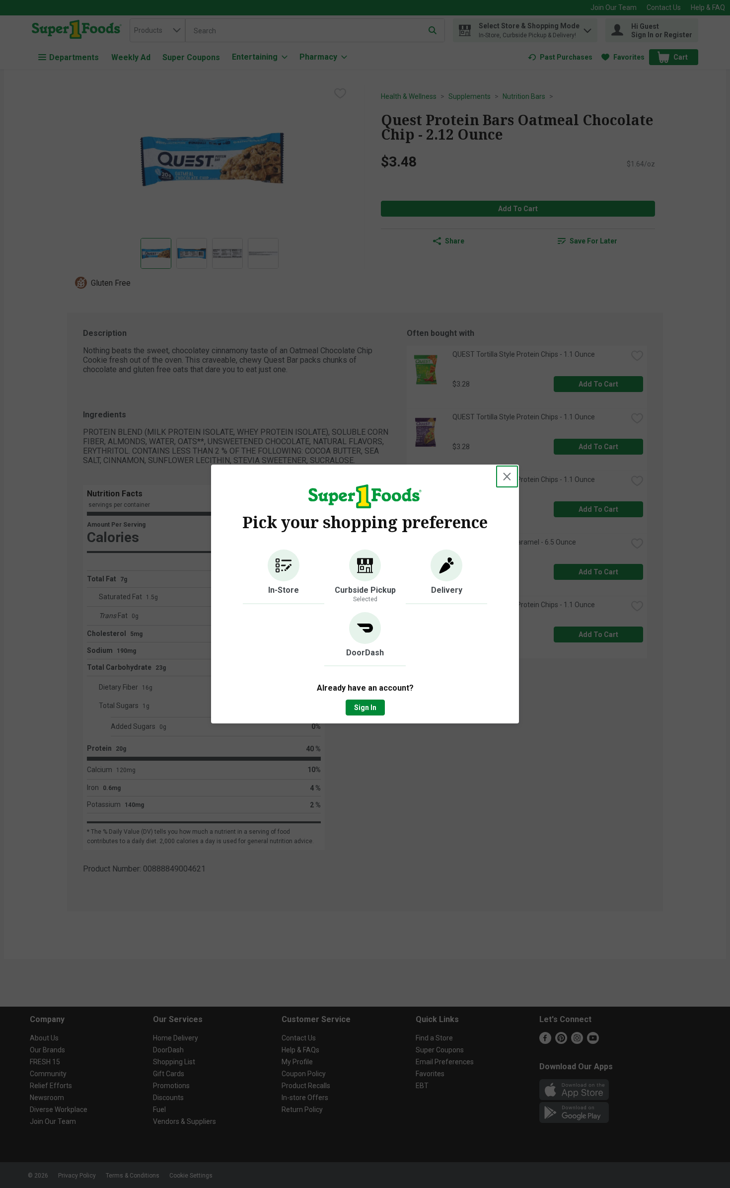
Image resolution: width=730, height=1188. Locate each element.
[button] (283, 577)
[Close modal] (507, 476)
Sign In (365, 708)
